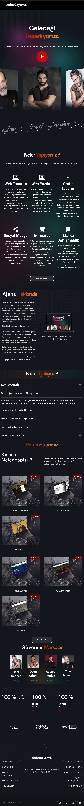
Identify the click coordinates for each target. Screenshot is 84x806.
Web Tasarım (16, 184)
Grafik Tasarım (68, 186)
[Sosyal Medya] (15, 229)
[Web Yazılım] (42, 177)
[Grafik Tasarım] (68, 177)
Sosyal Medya (16, 235)
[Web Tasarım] (15, 177)
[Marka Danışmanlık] (68, 229)
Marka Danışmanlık (68, 238)
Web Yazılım (42, 184)
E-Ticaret (42, 235)
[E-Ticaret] (42, 229)
